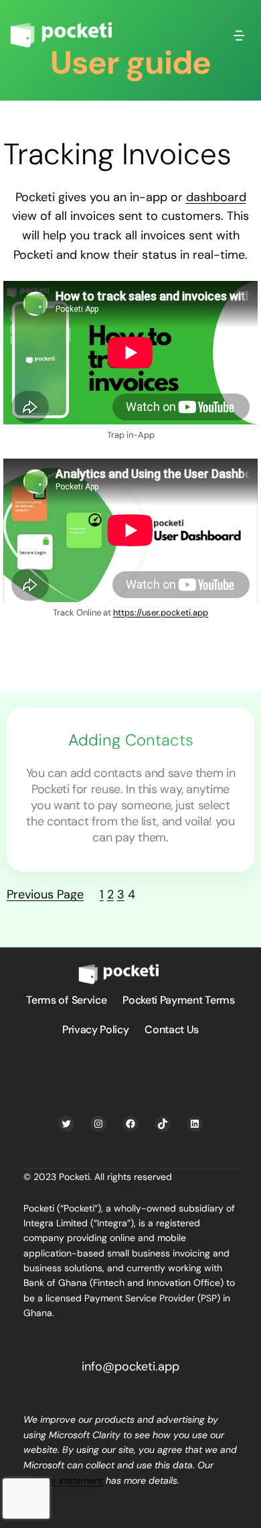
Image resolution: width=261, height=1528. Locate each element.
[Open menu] (239, 35)
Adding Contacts (130, 740)
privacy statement (63, 1480)
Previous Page (45, 894)
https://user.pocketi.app (160, 612)
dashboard (216, 197)
